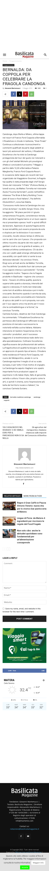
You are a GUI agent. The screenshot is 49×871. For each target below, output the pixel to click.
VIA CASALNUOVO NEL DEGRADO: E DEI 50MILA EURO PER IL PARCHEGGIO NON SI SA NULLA (13, 432)
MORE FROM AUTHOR (33, 496)
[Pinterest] (25, 94)
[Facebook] (13, 94)
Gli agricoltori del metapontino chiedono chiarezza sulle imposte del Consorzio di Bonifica (35, 431)
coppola (6, 400)
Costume (6, 537)
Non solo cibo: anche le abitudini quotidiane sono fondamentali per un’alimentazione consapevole (29, 536)
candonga (37, 397)
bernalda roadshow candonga (20, 397)
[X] (19, 94)
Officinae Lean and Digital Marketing (28, 852)
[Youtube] (28, 836)
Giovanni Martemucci (12, 88)
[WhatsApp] (31, 94)
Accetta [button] (25, 867)
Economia (6, 509)
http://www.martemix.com (24, 468)
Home (5, 61)
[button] (4, 54)
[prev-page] (4, 549)
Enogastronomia (16, 61)
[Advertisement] (24, 25)
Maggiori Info (38, 863)
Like (43, 671)
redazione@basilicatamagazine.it (24, 829)
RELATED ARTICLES (12, 496)
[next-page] (8, 549)
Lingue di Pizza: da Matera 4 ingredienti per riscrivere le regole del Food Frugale (31, 521)
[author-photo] (24, 460)
